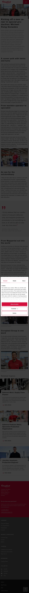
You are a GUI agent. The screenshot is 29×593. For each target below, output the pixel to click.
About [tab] (23, 280)
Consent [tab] (5, 280)
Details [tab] (14, 280)
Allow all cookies (14, 304)
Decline (14, 313)
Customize (13, 308)
